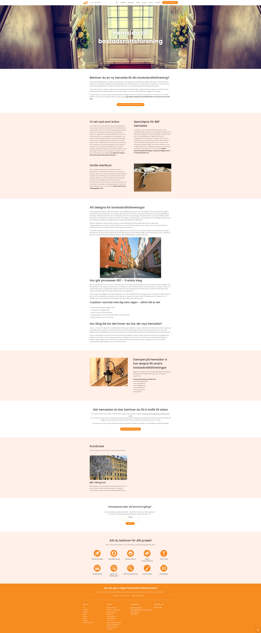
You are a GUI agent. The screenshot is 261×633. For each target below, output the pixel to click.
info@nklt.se (139, 595)
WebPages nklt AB (136, 607)
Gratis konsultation (170, 2)
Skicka (130, 523)
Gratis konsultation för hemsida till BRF (130, 104)
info (108, 473)
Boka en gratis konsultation (130, 429)
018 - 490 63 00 (95, 2)
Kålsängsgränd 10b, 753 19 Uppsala (141, 610)
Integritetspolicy (88, 622)
